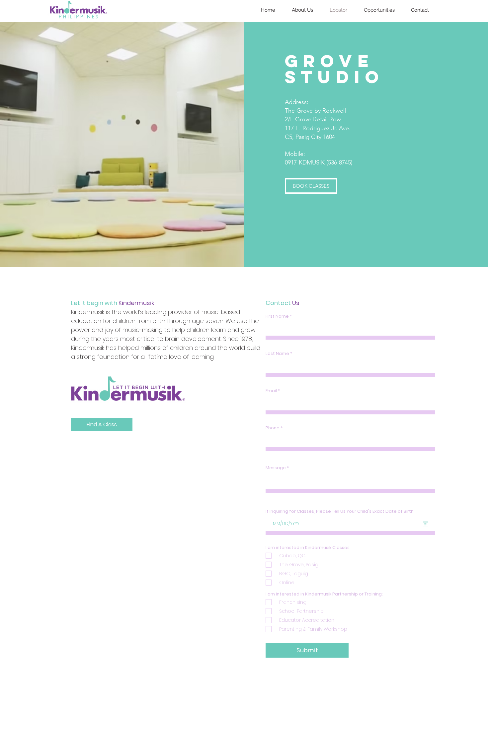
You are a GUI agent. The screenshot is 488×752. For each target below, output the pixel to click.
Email (271, 390)
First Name (277, 316)
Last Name (277, 353)
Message (276, 468)
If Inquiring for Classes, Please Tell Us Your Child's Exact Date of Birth (340, 511)
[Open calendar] (425, 523)
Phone (273, 428)
